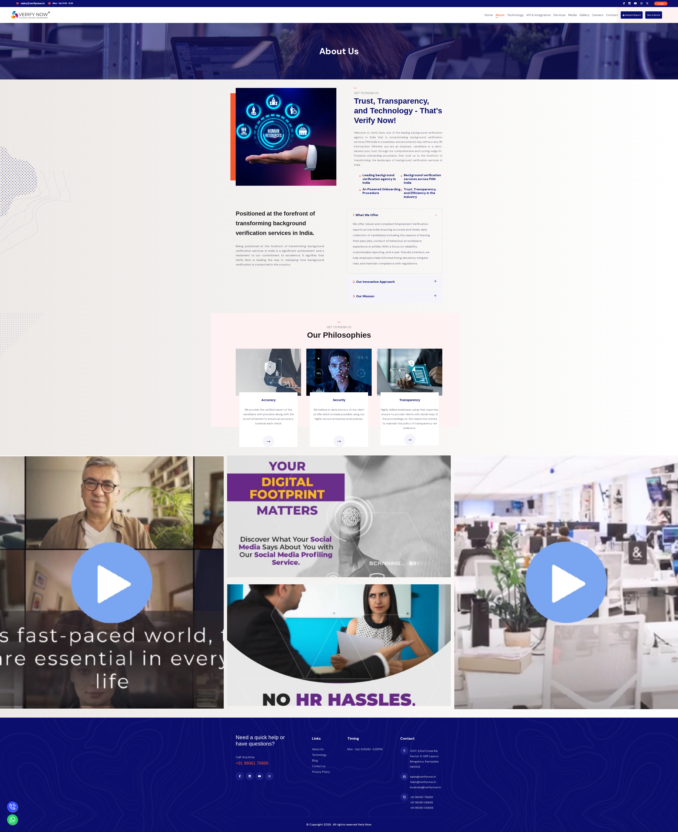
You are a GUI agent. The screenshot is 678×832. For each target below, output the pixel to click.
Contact (612, 15)
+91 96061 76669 (252, 763)
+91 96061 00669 (421, 808)
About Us (318, 749)
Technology (515, 15)
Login (661, 3)
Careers (597, 15)
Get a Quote (653, 15)
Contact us (318, 766)
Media (572, 15)
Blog (315, 760)
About (500, 15)
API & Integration (538, 15)
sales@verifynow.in (33, 3)
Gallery (584, 15)
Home (488, 15)
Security (339, 400)
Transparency (409, 400)
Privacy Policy (321, 771)
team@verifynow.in (423, 782)
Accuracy (268, 400)
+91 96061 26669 (421, 802)
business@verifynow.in (425, 787)
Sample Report (633, 15)
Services (559, 15)
